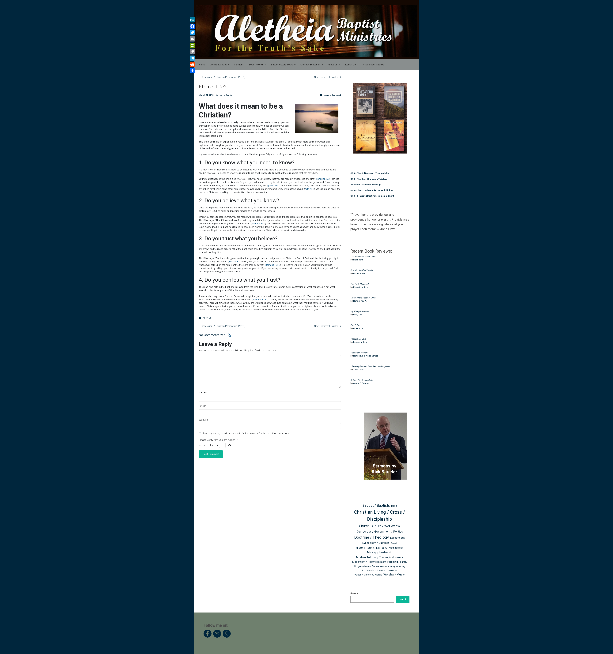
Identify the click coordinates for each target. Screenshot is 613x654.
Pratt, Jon (357, 314)
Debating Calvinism (359, 352)
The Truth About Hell (359, 284)
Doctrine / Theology (371, 537)
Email (202, 406)
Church (364, 526)
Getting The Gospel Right (361, 380)
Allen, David (358, 369)
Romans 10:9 (258, 223)
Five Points (355, 325)
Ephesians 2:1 (323, 178)
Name (203, 392)
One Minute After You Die (361, 270)
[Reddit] (192, 64)
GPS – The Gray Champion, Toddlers (368, 179)
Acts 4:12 (309, 188)
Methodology (396, 547)
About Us (207, 318)
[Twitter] (192, 32)
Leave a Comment (332, 95)
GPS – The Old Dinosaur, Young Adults (369, 173)
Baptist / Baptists (376, 505)
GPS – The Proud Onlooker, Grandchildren (371, 190)
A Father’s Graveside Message (365, 184)
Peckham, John (360, 342)
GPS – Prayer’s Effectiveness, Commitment (372, 196)
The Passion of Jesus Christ (363, 256)
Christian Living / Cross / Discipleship (379, 515)
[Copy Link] (192, 52)
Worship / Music (394, 574)
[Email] (192, 39)
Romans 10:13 (272, 264)
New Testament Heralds (326, 77)
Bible (394, 505)
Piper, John (358, 260)
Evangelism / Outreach (376, 542)
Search (354, 593)
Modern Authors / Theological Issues (379, 557)
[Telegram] (192, 58)
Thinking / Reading (396, 566)
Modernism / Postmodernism (369, 561)
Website (203, 419)
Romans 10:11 (260, 299)
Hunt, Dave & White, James (365, 356)
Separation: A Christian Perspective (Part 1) (223, 77)
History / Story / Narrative (371, 547)
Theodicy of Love (358, 339)
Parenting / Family (397, 561)
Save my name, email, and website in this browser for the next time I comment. (247, 433)
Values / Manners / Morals (368, 574)
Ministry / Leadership (379, 552)
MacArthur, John (360, 287)
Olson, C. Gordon (361, 383)
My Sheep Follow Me (359, 311)
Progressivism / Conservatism (370, 566)
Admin (229, 95)
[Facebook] (192, 26)
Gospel (394, 543)
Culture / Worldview (385, 526)
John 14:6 (273, 185)
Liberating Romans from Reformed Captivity (370, 366)
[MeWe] (192, 20)
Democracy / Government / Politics (379, 531)
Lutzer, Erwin (359, 273)
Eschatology (397, 537)
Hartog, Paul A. (360, 301)
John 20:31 (234, 261)
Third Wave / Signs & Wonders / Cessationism (379, 570)
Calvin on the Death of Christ (363, 298)
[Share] (192, 71)
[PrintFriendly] (192, 45)
